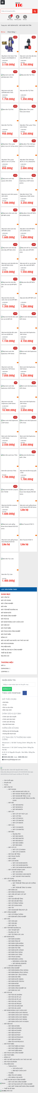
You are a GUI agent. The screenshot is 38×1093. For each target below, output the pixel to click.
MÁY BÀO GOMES (18, 843)
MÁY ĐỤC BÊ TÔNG (14, 854)
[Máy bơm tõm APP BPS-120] (28, 286)
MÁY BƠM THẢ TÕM (14, 948)
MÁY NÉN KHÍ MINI (14, 1026)
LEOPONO (4, 671)
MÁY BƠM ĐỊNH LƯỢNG (15, 959)
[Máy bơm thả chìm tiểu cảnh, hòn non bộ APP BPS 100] (9, 286)
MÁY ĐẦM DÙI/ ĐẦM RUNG (16, 892)
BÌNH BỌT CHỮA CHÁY (19, 1070)
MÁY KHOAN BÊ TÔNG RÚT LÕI (17, 910)
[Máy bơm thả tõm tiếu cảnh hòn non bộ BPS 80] (9, 320)
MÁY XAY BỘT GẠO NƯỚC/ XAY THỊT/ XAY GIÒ (14, 640)
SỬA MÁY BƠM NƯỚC (15, 965)
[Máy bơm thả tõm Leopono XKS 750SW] (9, 493)
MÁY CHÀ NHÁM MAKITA (20, 863)
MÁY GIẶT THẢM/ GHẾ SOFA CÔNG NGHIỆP (21, 1086)
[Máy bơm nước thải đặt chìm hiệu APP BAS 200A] (9, 251)
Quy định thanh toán (8, 724)
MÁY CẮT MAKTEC (18, 820)
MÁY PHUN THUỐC (14, 856)
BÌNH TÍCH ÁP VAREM (15, 1075)
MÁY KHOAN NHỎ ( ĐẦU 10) (21, 791)
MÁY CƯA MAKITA (18, 827)
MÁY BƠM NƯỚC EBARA (15, 979)
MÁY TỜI (11, 907)
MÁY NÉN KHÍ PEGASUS (15, 1037)
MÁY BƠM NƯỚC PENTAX (16, 981)
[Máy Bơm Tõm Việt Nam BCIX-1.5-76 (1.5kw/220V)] (28, 148)
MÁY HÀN (4, 606)
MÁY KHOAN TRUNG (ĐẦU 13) (22, 794)
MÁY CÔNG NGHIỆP (7, 603)
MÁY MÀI (11, 802)
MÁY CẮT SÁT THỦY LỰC (20, 814)
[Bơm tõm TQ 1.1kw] (9, 562)
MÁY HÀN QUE (12, 921)
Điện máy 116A (7, 710)
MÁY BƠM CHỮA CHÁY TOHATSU (18, 1015)
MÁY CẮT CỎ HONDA (19, 849)
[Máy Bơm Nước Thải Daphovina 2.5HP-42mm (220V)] (28, 182)
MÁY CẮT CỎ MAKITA (19, 852)
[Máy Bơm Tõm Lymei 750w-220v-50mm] (28, 113)
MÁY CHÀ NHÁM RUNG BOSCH (22, 867)
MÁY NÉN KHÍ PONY (14, 1035)
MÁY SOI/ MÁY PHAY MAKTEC (22, 876)
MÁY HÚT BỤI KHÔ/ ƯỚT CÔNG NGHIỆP (20, 1084)
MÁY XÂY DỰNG (6, 600)
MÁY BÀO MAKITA (18, 836)
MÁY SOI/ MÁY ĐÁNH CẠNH (16, 869)
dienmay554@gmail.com (12, 759)
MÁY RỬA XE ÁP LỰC (14, 997)
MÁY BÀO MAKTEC (18, 838)
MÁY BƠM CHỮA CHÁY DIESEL (17, 1019)
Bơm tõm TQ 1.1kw (7, 574)
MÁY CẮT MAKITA (18, 823)
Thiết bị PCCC (12, 1066)
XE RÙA (10, 896)
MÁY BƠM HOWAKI (14, 986)
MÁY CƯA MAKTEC (18, 829)
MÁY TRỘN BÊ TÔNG (14, 881)
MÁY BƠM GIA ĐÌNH (14, 939)
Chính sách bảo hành (9, 719)
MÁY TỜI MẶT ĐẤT (13, 930)
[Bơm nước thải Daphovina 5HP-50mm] (28, 355)
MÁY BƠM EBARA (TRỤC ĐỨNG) (18, 972)
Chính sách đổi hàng (9, 722)
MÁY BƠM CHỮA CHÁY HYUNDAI (18, 1021)
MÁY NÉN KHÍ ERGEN (15, 1028)
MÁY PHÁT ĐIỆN (6, 628)
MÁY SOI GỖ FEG (18, 872)
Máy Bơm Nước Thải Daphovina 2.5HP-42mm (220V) (27, 196)
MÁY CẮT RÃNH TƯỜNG (15, 903)
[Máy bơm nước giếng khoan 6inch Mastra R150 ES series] (9, 528)
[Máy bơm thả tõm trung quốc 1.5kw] (28, 459)
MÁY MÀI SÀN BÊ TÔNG (15, 901)
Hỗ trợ (25, 19)
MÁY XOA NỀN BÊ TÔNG (15, 898)
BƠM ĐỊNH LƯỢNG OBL (20, 961)
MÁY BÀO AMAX (17, 845)
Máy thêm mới (5, 656)
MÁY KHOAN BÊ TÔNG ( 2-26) (21, 796)
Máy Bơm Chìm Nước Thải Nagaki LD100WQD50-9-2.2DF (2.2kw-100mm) (9, 58)
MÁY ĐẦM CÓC (13, 890)
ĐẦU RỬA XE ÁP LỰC (14, 999)
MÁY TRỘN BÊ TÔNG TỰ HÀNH (22, 887)
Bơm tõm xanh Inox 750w (9, 470)
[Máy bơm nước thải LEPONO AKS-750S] (9, 79)
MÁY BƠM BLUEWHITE (19, 963)
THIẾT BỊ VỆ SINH (6, 653)
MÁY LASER (12, 858)
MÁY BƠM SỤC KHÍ (14, 990)
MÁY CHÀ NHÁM (13, 861)
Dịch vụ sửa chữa (8, 707)
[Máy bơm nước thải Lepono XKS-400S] (9, 182)
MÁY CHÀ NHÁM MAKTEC (20, 865)
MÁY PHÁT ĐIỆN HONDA (15, 1048)
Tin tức (5, 705)
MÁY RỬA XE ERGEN (7, 643)
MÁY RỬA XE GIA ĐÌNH (15, 994)
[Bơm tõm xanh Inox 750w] (9, 459)
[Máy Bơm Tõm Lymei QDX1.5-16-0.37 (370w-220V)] (9, 148)
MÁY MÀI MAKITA (18, 809)
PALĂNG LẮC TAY (13, 932)
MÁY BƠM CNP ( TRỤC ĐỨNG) (17, 974)
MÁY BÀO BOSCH (18, 840)
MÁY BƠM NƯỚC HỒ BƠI (16, 950)
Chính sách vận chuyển (9, 716)
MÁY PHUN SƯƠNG (14, 957)
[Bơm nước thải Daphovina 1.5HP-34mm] (9, 424)
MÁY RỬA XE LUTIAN (14, 1001)
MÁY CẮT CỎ (12, 847)
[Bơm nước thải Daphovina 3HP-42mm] (28, 320)
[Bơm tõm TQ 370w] (9, 113)
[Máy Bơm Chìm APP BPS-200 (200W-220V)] (28, 217)
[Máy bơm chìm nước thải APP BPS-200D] (9, 217)
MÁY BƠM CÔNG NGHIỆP (8, 616)
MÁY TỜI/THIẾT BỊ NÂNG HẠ (9, 609)
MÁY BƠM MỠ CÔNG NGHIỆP (17, 916)
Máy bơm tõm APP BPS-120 (28, 298)
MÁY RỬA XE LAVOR (14, 1008)
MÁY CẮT (11, 811)
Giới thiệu (5, 702)
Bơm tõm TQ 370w (7, 125)
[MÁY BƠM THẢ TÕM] (19, 5)
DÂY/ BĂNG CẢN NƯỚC (15, 1077)
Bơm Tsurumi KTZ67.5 (26, 540)
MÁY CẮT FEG (17, 816)
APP (2, 665)
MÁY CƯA (11, 825)
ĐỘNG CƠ (4, 637)
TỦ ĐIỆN (11, 1073)
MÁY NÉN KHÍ (5, 625)
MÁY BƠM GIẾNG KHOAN (16, 945)
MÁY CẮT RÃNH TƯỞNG (15, 914)
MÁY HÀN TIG (12, 925)
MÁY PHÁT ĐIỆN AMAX (15, 1050)
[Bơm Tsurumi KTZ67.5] (28, 528)
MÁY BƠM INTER (13, 983)
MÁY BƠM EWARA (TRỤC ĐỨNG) (18, 970)
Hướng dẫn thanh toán (9, 733)
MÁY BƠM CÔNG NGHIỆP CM (17, 988)
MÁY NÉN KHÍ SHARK (14, 1030)
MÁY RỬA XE (5, 619)
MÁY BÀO (11, 831)
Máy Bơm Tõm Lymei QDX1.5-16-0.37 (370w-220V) (8, 161)
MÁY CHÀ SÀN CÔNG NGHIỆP (17, 1082)
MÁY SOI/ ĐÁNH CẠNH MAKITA (22, 874)
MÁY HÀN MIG (12, 923)
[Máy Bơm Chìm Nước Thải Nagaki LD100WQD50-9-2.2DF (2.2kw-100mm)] (9, 44)
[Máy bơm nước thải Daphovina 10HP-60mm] (9, 390)
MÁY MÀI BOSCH (18, 807)
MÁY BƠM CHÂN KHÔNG (15, 943)
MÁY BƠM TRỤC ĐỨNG (15, 952)
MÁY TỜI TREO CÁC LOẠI (16, 934)
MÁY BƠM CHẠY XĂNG (15, 954)
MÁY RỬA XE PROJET (15, 1003)
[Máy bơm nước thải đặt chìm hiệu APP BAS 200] (28, 44)
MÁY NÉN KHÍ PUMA (14, 1039)
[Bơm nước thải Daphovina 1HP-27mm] (28, 424)
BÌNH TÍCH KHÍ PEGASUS (16, 1041)
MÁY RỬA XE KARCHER (15, 1006)
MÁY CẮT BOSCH (18, 818)
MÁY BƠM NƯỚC (6, 612)
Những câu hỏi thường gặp (10, 731)
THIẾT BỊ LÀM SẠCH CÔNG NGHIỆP (11, 649)
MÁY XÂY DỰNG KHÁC (15, 905)
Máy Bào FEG (17, 834)
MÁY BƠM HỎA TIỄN (14, 977)
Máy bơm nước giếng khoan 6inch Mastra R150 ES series (10, 541)
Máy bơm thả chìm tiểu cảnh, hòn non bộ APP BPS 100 (9, 300)
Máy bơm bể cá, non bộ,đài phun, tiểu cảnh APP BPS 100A (28, 265)
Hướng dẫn (17, 19)
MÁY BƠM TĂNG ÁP (14, 941)
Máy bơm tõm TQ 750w (26, 90)
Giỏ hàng (10, 17)
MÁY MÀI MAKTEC (18, 805)
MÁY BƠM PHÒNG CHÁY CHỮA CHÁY (12, 622)
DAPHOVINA (4, 668)
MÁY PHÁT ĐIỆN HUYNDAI (16, 1046)
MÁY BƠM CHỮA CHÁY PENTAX (18, 1012)
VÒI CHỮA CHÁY (18, 1068)
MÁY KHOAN (12, 789)
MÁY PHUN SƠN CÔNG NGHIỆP (10, 631)
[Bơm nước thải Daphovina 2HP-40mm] (28, 390)
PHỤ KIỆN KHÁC (6, 646)
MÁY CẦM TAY (5, 597)
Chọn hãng (11, 32)
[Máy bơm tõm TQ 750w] (28, 79)
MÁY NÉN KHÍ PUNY (14, 1032)
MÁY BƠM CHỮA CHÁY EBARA (17, 1017)
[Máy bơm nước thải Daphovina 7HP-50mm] (9, 355)
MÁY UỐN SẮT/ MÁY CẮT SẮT (17, 894)
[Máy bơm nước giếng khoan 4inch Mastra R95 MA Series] (28, 493)
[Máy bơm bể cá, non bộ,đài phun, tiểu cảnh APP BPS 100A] (28, 251)
